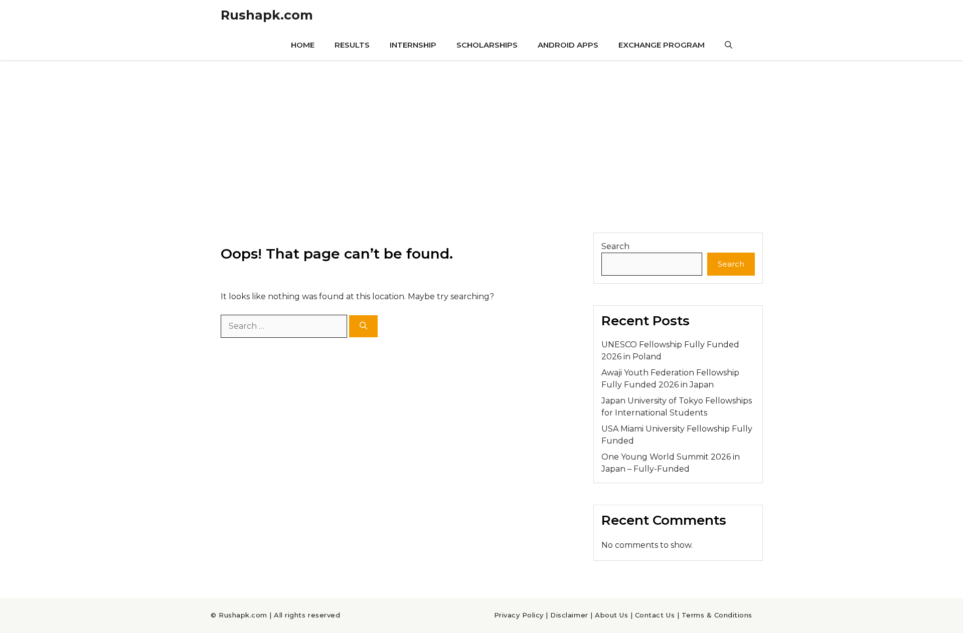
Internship (413, 45)
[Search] (363, 326)
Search (615, 246)
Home (302, 45)
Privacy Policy (519, 615)
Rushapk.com (267, 15)
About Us (611, 615)
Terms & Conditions (717, 615)
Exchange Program (661, 45)
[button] (728, 45)
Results (352, 45)
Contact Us (655, 615)
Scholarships (487, 45)
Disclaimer (569, 615)
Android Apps (568, 45)
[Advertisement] (481, 135)
